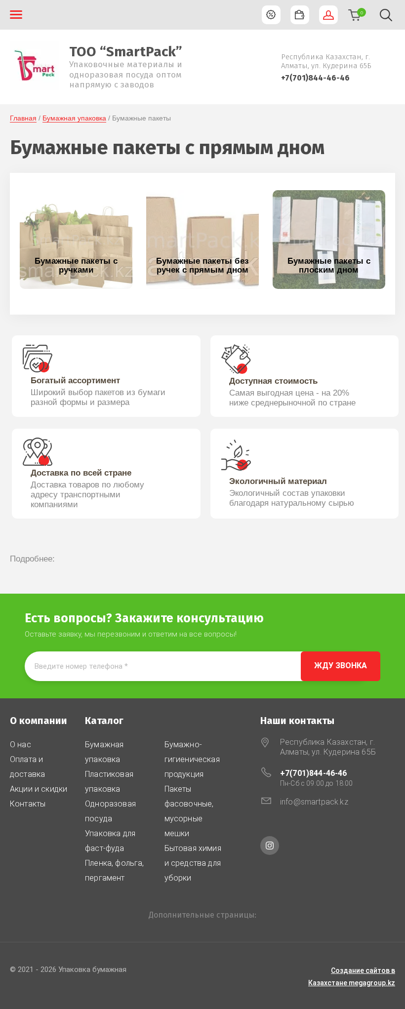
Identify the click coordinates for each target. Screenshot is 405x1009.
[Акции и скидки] (271, 14)
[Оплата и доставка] (299, 14)
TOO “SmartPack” (125, 51)
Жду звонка (340, 665)
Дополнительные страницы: (202, 915)
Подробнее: (32, 559)
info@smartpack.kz (314, 802)
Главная (23, 118)
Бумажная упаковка (74, 118)
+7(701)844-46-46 (315, 77)
